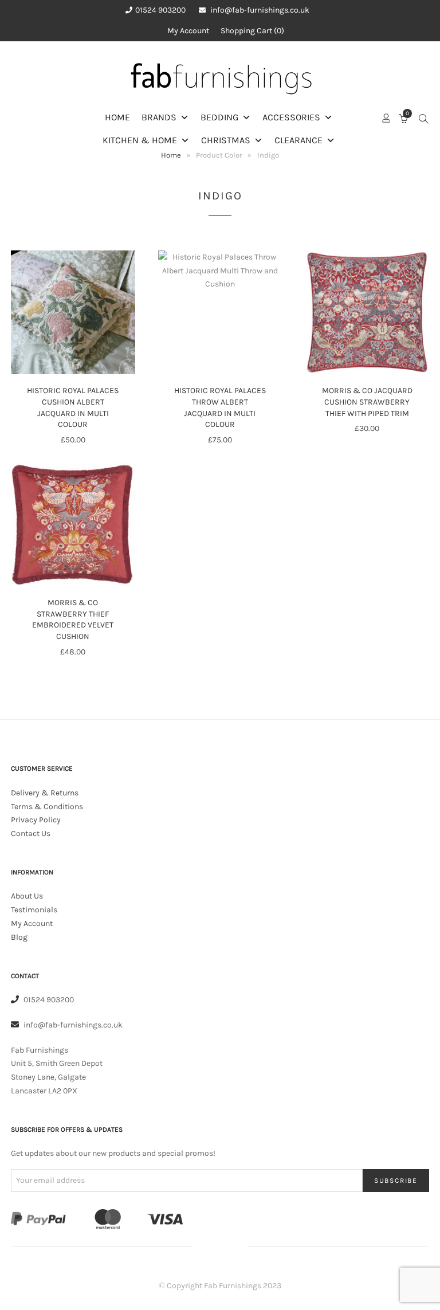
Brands (159, 117)
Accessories (291, 117)
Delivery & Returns (44, 793)
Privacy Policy (36, 820)
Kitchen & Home (140, 140)
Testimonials (34, 910)
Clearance (298, 140)
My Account (188, 31)
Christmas (225, 140)
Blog (19, 937)
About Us (27, 896)
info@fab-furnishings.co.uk (259, 10)
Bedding (219, 117)
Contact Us (30, 833)
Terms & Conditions (47, 806)
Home (117, 117)
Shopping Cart (251, 31)
